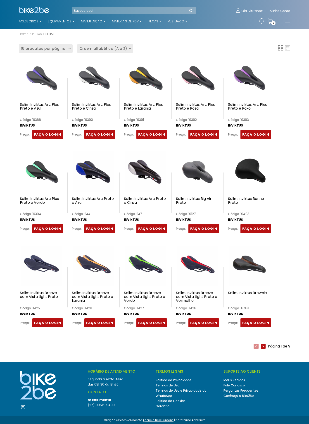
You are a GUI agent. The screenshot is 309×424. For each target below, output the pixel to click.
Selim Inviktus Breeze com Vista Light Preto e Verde (144, 297)
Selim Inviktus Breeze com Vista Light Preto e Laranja (92, 297)
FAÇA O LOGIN (47, 134)
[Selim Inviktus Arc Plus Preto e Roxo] (249, 79)
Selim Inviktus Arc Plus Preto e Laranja (143, 107)
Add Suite (198, 420)
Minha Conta (280, 11)
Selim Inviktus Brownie (247, 293)
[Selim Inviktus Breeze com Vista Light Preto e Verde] (145, 267)
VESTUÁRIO (176, 21)
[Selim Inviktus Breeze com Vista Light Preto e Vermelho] (197, 267)
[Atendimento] (261, 21)
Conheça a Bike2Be (238, 395)
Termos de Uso (167, 385)
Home (24, 34)
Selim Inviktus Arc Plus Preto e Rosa (195, 107)
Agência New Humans (158, 420)
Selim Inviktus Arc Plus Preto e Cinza (91, 107)
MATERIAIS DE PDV (125, 21)
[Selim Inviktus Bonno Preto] (249, 173)
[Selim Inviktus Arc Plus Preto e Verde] (41, 173)
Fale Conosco (234, 385)
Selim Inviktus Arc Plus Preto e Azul (39, 107)
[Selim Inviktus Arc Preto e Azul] (93, 173)
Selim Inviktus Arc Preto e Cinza (145, 201)
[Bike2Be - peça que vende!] (31, 15)
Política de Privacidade (173, 380)
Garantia (162, 406)
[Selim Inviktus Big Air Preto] (197, 173)
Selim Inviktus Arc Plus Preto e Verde (39, 201)
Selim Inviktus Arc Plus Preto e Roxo (247, 107)
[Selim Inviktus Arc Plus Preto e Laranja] (145, 79)
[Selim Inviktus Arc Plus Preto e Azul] (41, 79)
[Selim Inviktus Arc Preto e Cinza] (145, 173)
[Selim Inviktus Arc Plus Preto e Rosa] (197, 79)
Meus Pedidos (234, 380)
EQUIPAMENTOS (59, 21)
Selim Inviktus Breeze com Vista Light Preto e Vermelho (196, 297)
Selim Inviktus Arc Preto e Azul (93, 201)
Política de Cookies (170, 401)
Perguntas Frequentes (240, 390)
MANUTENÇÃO (91, 21)
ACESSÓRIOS (28, 21)
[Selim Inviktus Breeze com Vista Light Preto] (41, 267)
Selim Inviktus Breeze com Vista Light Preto (39, 295)
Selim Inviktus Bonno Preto (246, 201)
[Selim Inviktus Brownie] (249, 267)
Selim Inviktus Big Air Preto (194, 201)
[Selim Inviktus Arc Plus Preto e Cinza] (93, 79)
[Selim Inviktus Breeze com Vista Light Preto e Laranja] (93, 267)
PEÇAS (153, 21)
